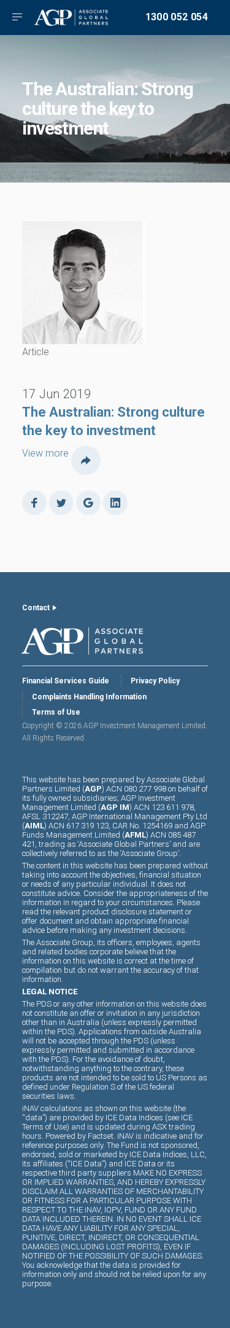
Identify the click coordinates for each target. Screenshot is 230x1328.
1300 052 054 (176, 17)
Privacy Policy (155, 681)
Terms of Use (56, 712)
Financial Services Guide (65, 681)
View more (45, 453)
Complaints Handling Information (89, 697)
